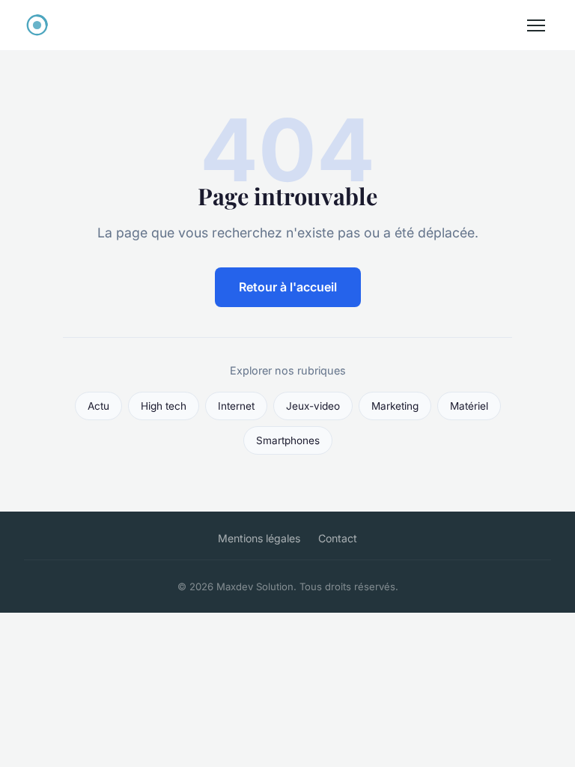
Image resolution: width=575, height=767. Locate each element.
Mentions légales (259, 538)
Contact (337, 538)
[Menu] (536, 25)
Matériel (469, 406)
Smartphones (288, 440)
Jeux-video (313, 406)
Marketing (395, 406)
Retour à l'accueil (288, 286)
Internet (236, 406)
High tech (163, 406)
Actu (98, 406)
